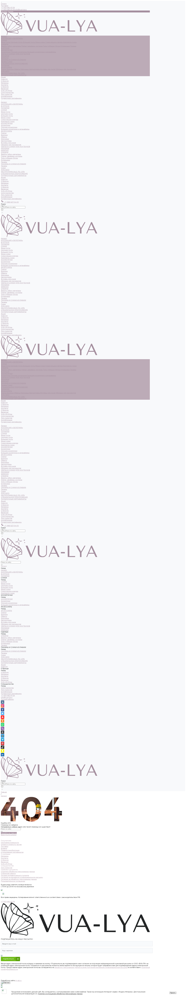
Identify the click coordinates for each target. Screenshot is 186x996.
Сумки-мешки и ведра (54, 42)
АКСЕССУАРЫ (6, 67)
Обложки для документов (66, 69)
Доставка (4, 6)
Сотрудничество (7, 193)
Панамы (73, 46)
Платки (4, 69)
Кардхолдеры (34, 69)
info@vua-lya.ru (21, 10)
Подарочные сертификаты (11, 199)
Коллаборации (6, 96)
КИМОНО (5, 58)
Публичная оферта (8, 873)
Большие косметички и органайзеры (41, 52)
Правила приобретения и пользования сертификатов (12, 851)
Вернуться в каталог (9, 835)
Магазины (5, 83)
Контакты (4, 85)
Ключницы (25, 69)
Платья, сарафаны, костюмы (32, 46)
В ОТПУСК (5, 48)
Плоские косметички (19, 52)
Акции (3, 177)
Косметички (6, 52)
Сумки (9, 62)
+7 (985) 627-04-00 (11, 202)
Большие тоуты (29, 42)
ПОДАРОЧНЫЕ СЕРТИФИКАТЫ (13, 75)
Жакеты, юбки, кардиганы (11, 46)
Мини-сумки (40, 42)
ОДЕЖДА (4, 44)
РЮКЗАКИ (5, 56)
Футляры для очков (48, 69)
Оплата (3, 4)
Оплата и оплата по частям (11, 845)
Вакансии (4, 89)
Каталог (4, 102)
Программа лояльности (10, 843)
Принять (173, 993)
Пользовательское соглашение (13, 881)
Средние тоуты (17, 42)
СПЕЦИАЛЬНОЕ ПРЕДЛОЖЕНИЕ (14, 64)
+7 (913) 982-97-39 (8, 696)
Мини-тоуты (6, 42)
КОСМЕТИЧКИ (7, 50)
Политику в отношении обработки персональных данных (60, 994)
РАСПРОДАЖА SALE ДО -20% (13, 73)
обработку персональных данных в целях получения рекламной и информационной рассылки (91, 967)
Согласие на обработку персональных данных (19, 879)
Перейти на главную (9, 833)
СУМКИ (4, 40)
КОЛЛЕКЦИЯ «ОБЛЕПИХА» (12, 38)
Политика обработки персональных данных (18, 872)
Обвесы (17, 69)
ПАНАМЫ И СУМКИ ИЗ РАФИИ (13, 60)
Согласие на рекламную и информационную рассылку (22, 877)
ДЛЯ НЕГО (5, 71)
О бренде (5, 87)
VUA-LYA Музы (6, 91)
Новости (4, 179)
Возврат (4, 848)
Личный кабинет (7, 699)
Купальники (65, 46)
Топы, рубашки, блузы (51, 46)
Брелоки (10, 69)
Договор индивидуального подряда (15, 875)
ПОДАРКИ (5, 65)
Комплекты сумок (70, 42)
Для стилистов (6, 94)
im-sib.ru (18, 981)
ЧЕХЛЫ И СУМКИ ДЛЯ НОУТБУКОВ (15, 54)
